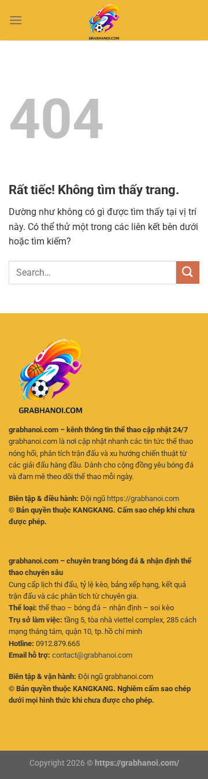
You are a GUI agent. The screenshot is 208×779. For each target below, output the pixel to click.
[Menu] (16, 20)
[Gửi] (187, 272)
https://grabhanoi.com (143, 498)
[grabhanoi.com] (104, 20)
